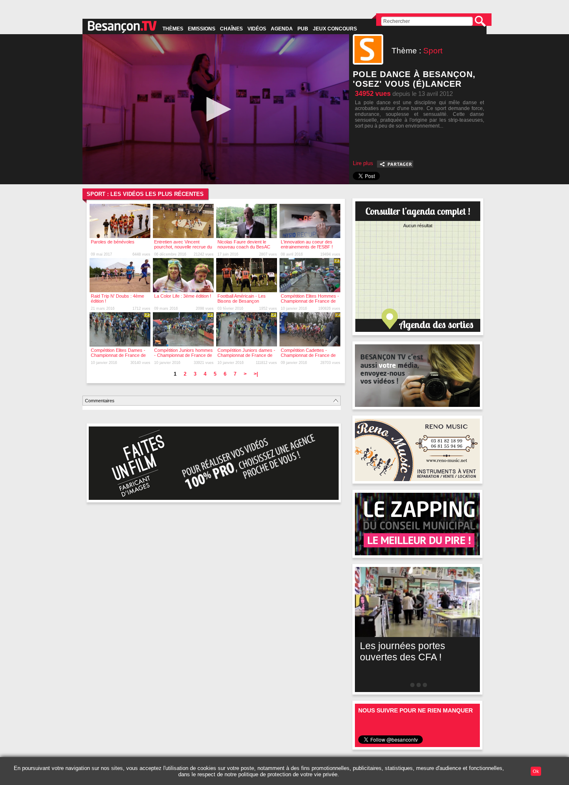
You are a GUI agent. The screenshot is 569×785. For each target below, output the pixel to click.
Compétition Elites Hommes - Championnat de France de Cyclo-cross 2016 (310, 300)
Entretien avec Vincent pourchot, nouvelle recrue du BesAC (183, 246)
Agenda (282, 29)
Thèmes (172, 29)
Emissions (201, 29)
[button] (215, 109)
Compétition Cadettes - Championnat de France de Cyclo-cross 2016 (308, 355)
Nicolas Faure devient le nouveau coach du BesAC (243, 244)
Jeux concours (335, 29)
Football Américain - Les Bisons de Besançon (241, 298)
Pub (302, 29)
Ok (536, 771)
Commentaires (100, 400)
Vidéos (256, 29)
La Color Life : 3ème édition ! (182, 295)
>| (256, 374)
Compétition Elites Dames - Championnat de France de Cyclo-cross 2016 (118, 355)
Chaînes (231, 29)
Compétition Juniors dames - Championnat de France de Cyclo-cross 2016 (246, 355)
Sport (432, 50)
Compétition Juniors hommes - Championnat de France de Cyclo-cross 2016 (183, 355)
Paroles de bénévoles (113, 241)
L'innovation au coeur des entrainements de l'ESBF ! (307, 244)
